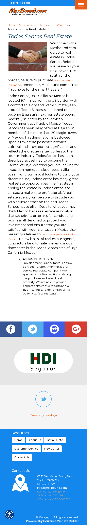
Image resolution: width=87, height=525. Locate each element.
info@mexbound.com (52, 487)
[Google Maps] (76, 329)
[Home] (28, 11)
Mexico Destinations (33, 25)
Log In (12, 2)
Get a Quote (23, 2)
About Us (35, 440)
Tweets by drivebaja (43, 415)
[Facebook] (11, 329)
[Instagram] (54, 329)
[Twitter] (33, 329)
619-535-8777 (46, 483)
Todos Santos (59, 25)
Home (12, 25)
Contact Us (21, 457)
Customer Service (26, 448)
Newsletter (51, 448)
